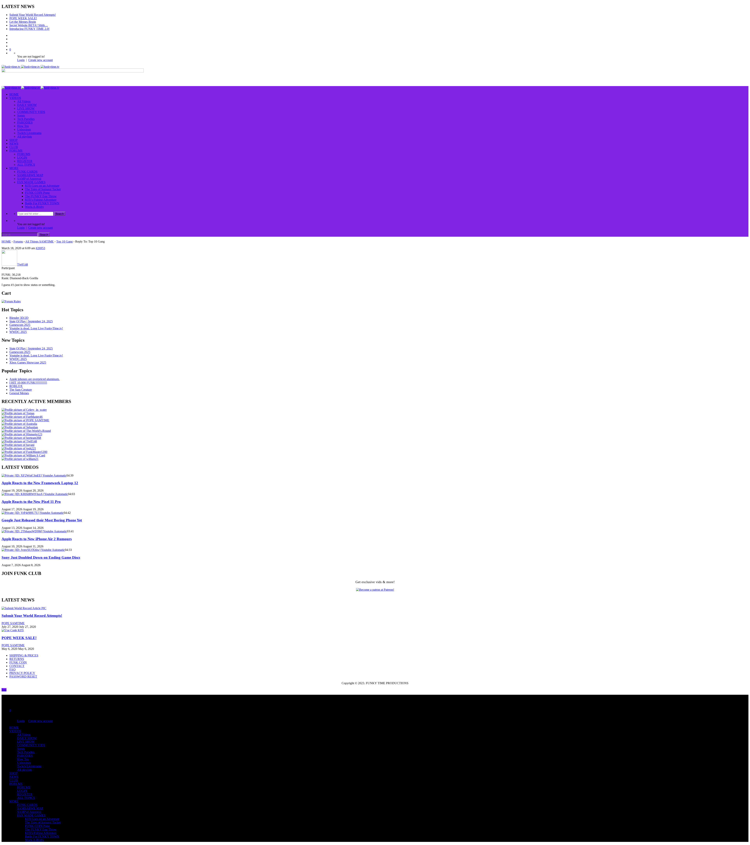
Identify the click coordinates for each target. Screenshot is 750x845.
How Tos (23, 126)
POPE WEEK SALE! (23, 18)
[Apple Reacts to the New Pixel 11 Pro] (35, 494)
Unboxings (24, 129)
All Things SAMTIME (39, 241)
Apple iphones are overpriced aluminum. (34, 379)
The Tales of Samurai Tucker (43, 189)
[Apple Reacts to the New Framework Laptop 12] (34, 475)
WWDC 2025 (18, 332)
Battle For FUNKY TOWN (42, 203)
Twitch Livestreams (29, 133)
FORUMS (15, 150)
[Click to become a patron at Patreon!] (375, 589)
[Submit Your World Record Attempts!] (24, 608)
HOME (14, 94)
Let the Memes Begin (22, 21)
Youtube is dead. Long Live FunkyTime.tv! (36, 328)
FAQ (12, 669)
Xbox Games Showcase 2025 (27, 362)
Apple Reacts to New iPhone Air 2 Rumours (37, 539)
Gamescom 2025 (19, 324)
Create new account (40, 60)
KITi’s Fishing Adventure (40, 199)
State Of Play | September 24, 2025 (31, 321)
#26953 (40, 248)
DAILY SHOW (27, 105)
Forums (18, 241)
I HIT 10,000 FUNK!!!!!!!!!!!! (28, 382)
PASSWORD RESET (23, 676)
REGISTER (24, 161)
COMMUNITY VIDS (31, 112)
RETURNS (16, 659)
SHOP (13, 140)
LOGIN (22, 157)
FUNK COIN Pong (37, 192)
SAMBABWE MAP (30, 175)
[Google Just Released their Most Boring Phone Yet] (33, 512)
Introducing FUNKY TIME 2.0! (29, 28)
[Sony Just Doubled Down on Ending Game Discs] (33, 549)
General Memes (19, 393)
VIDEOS (15, 98)
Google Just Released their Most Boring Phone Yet (42, 520)
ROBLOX (16, 386)
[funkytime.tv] (30, 66)
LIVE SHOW (26, 108)
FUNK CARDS (27, 171)
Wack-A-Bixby (34, 206)
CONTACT (16, 666)
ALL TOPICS (26, 164)
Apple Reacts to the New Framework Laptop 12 (40, 483)
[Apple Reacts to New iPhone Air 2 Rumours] (34, 531)
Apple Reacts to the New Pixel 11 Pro (31, 502)
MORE (14, 168)
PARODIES (25, 122)
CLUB (13, 147)
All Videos (23, 101)
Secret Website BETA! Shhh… (28, 25)
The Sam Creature (20, 389)
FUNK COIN (18, 662)
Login (21, 60)
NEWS (13, 143)
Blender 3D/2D (19, 317)
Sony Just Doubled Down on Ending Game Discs (41, 557)
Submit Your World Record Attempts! (32, 14)
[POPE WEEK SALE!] (13, 630)
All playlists (24, 136)
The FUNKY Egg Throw (41, 196)
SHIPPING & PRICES (23, 655)
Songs (21, 115)
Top (4, 689)
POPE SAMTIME (13, 623)
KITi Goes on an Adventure (42, 185)
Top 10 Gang (64, 241)
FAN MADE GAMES (31, 182)
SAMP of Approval (29, 178)
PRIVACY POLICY (22, 673)
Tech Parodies (26, 119)
